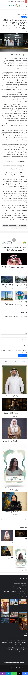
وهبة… (12, 557)
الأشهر (23, 361)
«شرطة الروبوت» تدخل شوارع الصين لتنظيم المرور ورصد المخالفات (21, 286)
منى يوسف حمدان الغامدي (18, 228)
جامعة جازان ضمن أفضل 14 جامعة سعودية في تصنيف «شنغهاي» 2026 (7, 303)
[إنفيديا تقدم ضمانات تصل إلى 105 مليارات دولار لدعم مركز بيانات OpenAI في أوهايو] (7, 279)
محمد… (25, 538)
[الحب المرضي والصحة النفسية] (14, 379)
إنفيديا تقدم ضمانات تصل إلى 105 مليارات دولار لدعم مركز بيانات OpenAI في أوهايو (7, 286)
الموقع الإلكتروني (24, 344)
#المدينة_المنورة (14, 637)
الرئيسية (24, 14)
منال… (12, 542)
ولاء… (26, 569)
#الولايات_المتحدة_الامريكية (21, 640)
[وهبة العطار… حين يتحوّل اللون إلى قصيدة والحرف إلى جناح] (14, 501)
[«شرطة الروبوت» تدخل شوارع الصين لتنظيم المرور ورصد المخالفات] (21, 279)
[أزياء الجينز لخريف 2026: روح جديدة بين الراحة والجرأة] (14, 614)
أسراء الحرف (22, 225)
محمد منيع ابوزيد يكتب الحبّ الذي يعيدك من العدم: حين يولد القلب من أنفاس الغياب (10, 413)
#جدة (7, 640)
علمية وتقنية (19, 14)
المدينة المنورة (4, 642)
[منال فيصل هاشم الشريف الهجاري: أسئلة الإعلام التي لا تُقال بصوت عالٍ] (14, 428)
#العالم (20, 637)
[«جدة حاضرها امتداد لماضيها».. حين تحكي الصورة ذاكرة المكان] (5, 605)
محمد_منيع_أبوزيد (23, 649)
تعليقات (5, 361)
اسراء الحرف (7, 667)
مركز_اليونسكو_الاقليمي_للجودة (12, 649)
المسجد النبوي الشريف (22, 644)
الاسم (25, 333)
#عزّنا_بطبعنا (24, 642)
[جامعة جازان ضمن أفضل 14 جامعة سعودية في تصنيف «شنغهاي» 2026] (7, 296)
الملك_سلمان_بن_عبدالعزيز (12, 644)
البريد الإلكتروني (24, 339)
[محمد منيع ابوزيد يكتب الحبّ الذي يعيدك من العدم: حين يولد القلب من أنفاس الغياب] (14, 404)
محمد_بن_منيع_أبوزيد (11, 647)
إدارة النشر (25, 30)
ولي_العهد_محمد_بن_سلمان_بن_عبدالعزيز (18, 653)
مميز (13, 669)
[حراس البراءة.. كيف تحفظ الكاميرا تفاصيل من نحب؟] (23, 624)
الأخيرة (14, 361)
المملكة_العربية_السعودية (9, 225)
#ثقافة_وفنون (12, 640)
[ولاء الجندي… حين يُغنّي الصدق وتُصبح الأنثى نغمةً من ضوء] (14, 465)
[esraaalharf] (14, 6)
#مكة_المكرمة (17, 642)
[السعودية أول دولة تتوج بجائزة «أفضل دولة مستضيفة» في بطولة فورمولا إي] (14, 620)
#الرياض (24, 637)
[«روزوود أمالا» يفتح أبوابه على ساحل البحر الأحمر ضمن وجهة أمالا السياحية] (23, 615)
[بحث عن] (26, 6)
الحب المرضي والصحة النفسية (12, 395)
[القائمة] (1, 6)
